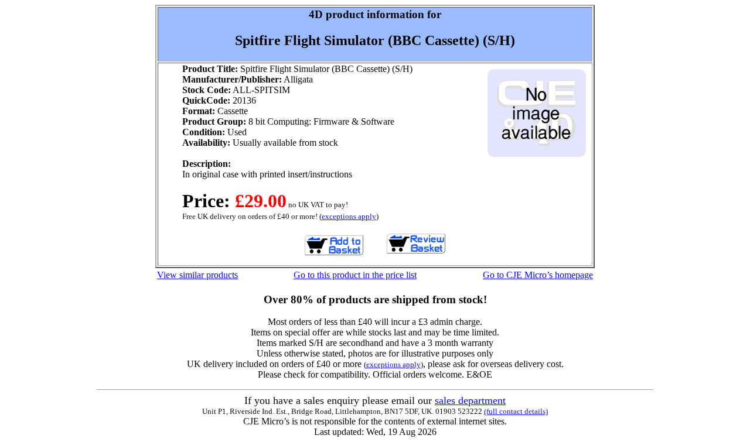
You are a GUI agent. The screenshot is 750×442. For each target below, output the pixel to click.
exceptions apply (349, 216)
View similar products (197, 275)
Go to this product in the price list (355, 275)
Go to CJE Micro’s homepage (538, 275)
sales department (470, 400)
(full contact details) (516, 411)
